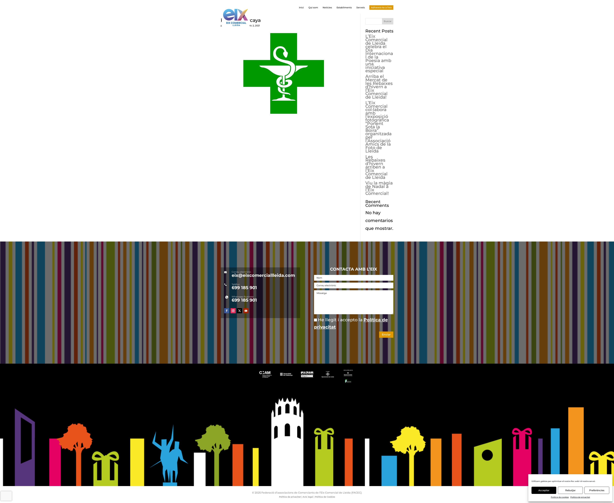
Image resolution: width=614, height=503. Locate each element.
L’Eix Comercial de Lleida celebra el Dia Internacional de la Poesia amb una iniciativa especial (379, 53)
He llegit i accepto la (351, 323)
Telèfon (236, 284)
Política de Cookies (324, 496)
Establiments (344, 7)
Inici (301, 7)
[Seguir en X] (239, 310)
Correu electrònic (241, 271)
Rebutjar (570, 490)
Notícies (327, 7)
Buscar (388, 21)
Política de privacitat (580, 497)
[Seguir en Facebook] (226, 310)
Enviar (386, 334)
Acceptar (543, 490)
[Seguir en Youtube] (245, 310)
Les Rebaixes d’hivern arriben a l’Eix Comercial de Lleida (376, 167)
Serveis (360, 7)
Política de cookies (560, 497)
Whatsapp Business (243, 296)
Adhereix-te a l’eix (381, 7)
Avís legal (308, 496)
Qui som (313, 7)
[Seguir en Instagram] (233, 310)
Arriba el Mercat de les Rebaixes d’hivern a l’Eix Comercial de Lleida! (379, 87)
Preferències (596, 490)
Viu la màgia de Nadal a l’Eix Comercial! (379, 188)
